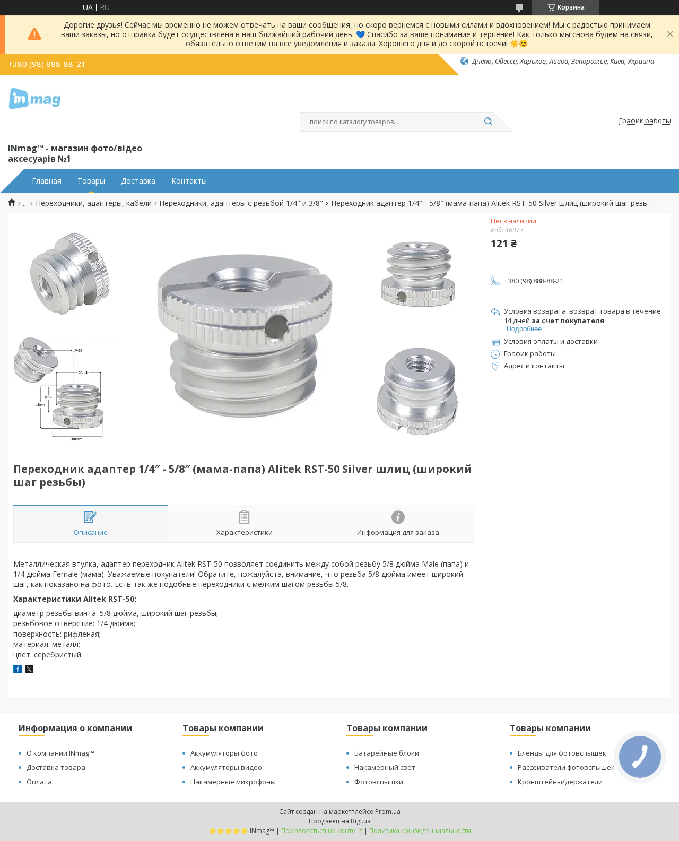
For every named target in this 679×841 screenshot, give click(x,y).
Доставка (138, 181)
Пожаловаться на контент (321, 830)
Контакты (189, 181)
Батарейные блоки (386, 753)
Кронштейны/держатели (560, 781)
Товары (91, 181)
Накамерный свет (384, 767)
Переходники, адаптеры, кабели (94, 203)
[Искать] (488, 122)
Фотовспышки (378, 781)
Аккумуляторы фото (224, 753)
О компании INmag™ (60, 753)
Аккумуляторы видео (226, 767)
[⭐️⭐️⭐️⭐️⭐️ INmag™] (34, 106)
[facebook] (17, 670)
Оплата (39, 781)
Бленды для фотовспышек (562, 753)
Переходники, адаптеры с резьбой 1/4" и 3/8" (241, 203)
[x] (29, 670)
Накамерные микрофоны (233, 781)
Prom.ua (388, 811)
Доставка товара (56, 767)
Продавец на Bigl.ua (340, 821)
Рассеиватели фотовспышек (566, 767)
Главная (47, 181)
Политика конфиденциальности (420, 830)
